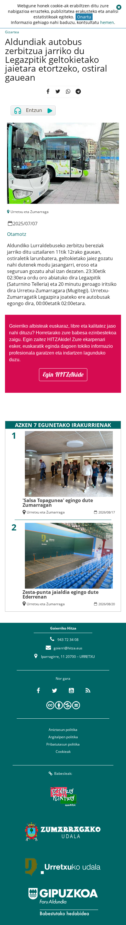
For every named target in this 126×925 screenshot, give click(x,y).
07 (27, 223)
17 (113, 512)
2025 (18, 223)
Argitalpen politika (63, 736)
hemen (107, 22)
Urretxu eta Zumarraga (30, 211)
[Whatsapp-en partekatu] (68, 92)
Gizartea (12, 32)
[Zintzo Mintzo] (63, 796)
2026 (101, 512)
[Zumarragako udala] (63, 831)
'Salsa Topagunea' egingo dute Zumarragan (58, 502)
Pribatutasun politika (63, 744)
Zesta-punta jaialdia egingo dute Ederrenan (60, 594)
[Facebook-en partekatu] (48, 92)
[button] (118, 7)
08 (108, 512)
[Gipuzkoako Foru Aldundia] (63, 901)
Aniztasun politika (63, 729)
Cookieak (63, 751)
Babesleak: (63, 773)
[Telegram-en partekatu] (78, 92)
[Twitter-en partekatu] (58, 92)
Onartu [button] (84, 17)
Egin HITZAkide (63, 374)
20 (113, 604)
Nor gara (63, 678)
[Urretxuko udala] (63, 866)
